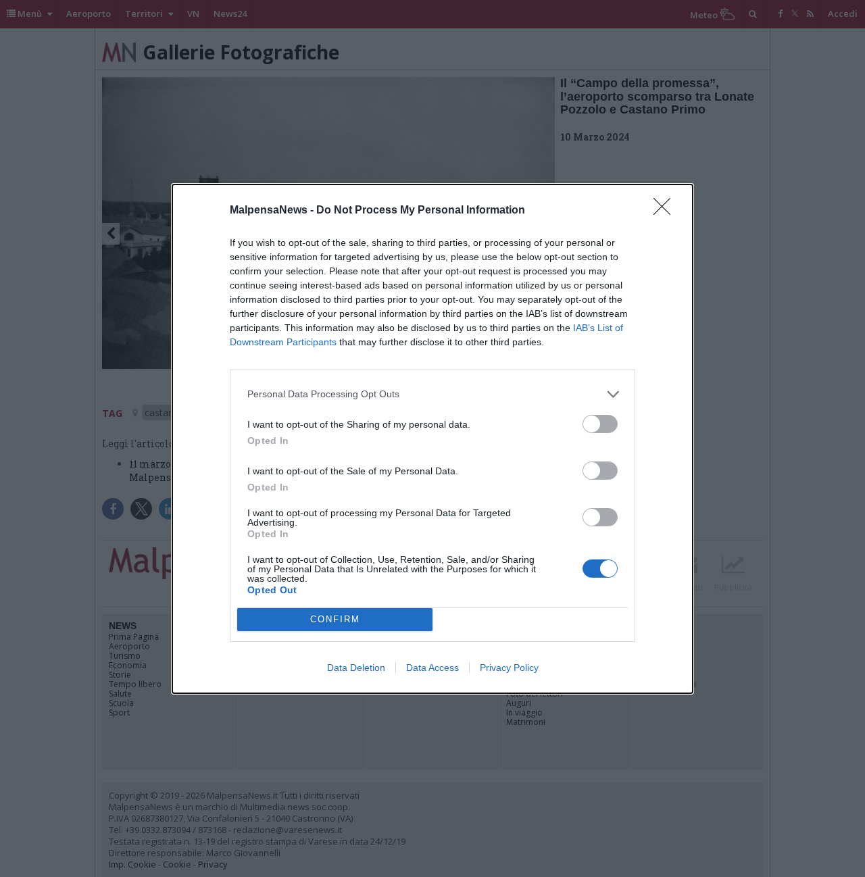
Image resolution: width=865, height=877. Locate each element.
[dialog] (432, 438)
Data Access (432, 667)
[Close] (666, 211)
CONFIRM (335, 619)
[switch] (600, 424)
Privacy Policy (509, 667)
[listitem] (432, 394)
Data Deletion (356, 667)
